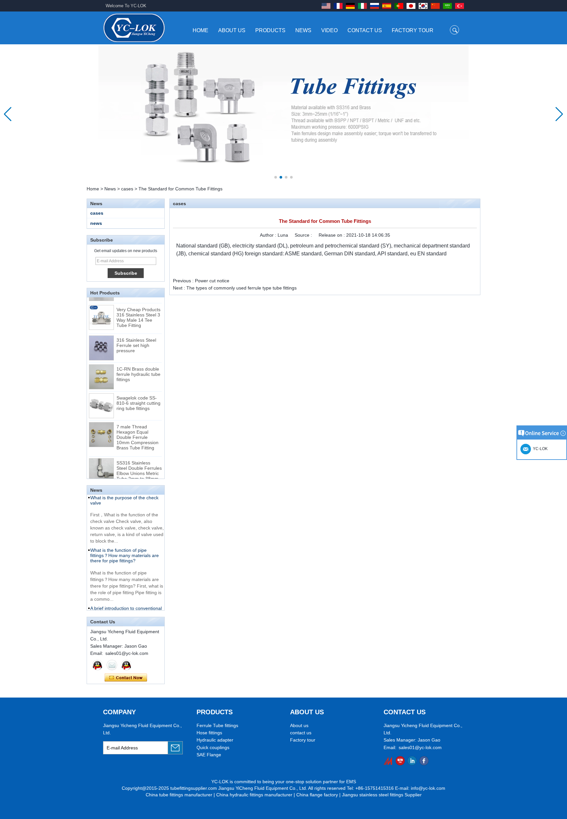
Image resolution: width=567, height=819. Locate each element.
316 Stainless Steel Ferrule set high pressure (136, 341)
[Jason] (97, 665)
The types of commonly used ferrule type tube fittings (241, 288)
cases (127, 188)
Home (200, 30)
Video (329, 30)
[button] (275, 177)
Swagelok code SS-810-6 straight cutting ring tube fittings (138, 399)
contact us (300, 732)
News (303, 30)
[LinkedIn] (412, 760)
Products (270, 30)
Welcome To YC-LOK (126, 5)
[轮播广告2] (283, 114)
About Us (231, 30)
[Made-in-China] (388, 760)
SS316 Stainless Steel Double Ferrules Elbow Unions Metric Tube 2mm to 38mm (139, 466)
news (96, 223)
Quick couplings (213, 747)
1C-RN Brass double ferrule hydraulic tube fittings (138, 370)
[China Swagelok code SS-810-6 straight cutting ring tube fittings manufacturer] (101, 401)
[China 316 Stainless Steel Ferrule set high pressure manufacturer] (101, 344)
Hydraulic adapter (215, 740)
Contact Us (364, 30)
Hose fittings (209, 732)
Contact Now (126, 678)
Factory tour (302, 740)
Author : (269, 235)
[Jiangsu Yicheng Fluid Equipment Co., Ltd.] (134, 27)
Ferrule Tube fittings (217, 725)
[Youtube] (400, 760)
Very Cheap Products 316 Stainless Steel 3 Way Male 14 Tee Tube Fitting (138, 313)
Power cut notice (212, 280)
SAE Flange (209, 754)
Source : (304, 235)
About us (299, 725)
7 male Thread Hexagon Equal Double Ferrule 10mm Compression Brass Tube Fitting (137, 433)
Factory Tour (412, 30)
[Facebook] (424, 760)
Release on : (332, 235)
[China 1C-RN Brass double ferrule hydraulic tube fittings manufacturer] (101, 372)
